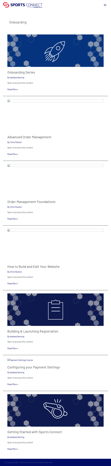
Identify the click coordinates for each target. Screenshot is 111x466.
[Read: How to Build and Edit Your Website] (55, 244)
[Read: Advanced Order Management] (55, 115)
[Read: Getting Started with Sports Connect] (55, 410)
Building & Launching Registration (32, 331)
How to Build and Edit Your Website (33, 266)
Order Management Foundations (31, 201)
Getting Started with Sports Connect (34, 432)
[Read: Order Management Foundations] (55, 179)
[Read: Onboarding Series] (55, 50)
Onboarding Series (21, 72)
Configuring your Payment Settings (33, 367)
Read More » (12, 89)
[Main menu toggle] (105, 5)
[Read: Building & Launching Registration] (55, 309)
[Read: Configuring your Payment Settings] (20, 359)
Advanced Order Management (29, 137)
